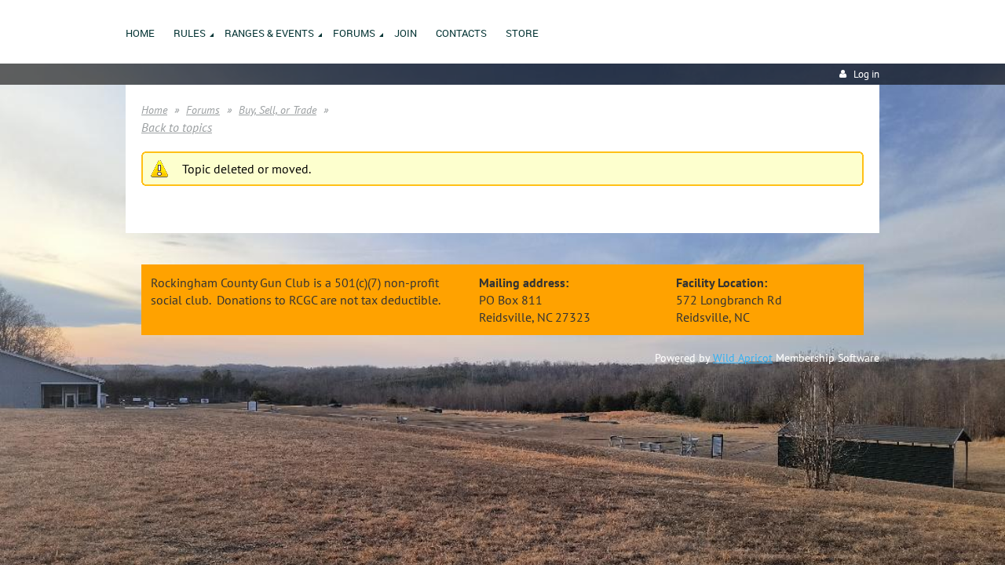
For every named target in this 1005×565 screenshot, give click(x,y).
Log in (866, 74)
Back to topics (176, 127)
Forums (203, 110)
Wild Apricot (743, 358)
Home (154, 110)
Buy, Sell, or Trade (277, 110)
